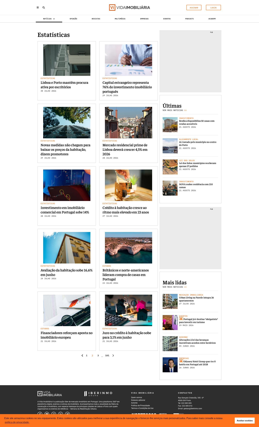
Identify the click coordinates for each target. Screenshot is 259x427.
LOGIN (213, 7)
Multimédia (120, 19)
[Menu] (38, 7)
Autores (134, 403)
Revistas (96, 19)
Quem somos (136, 397)
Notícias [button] (47, 19)
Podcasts (189, 19)
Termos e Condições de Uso (142, 408)
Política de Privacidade (140, 406)
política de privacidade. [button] (17, 422)
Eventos (167, 19)
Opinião (73, 19)
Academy (212, 19)
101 (107, 355)
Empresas (144, 19)
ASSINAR (194, 7)
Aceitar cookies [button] (245, 420)
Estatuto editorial (138, 400)
